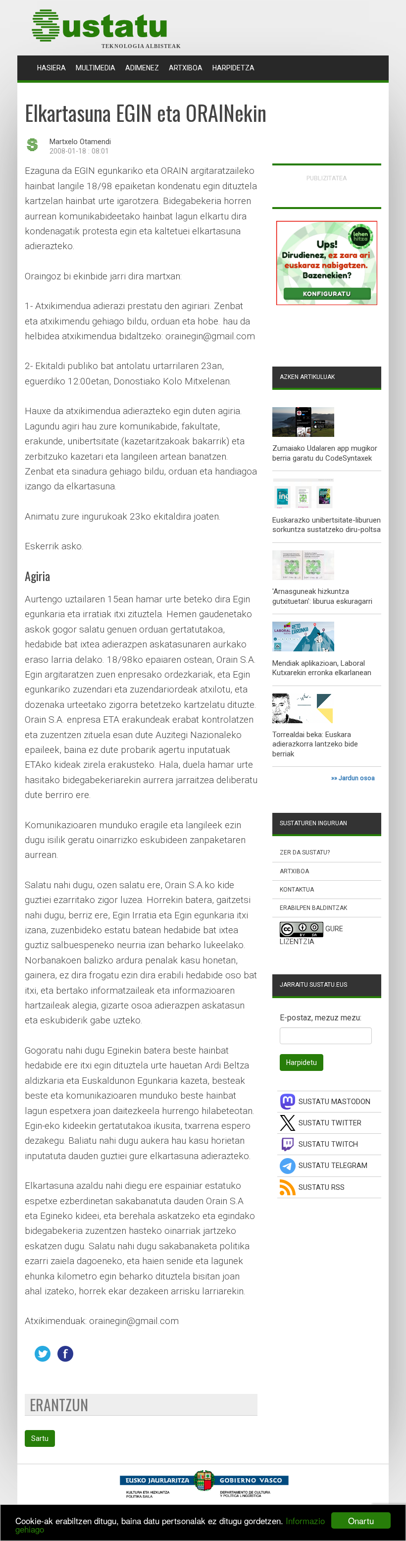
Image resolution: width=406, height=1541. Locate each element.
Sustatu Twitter (330, 1123)
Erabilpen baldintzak (313, 907)
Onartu (361, 1520)
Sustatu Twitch (328, 1144)
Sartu (40, 1438)
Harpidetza (233, 68)
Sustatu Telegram (333, 1166)
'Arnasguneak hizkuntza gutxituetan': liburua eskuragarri (322, 596)
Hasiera (54, 67)
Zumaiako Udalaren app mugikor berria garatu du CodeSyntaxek (324, 453)
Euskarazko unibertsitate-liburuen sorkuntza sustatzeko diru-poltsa (326, 525)
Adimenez (142, 68)
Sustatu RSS (322, 1187)
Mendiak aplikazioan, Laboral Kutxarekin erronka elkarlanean (321, 668)
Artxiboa (186, 68)
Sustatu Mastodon (334, 1102)
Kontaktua (297, 889)
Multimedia (95, 68)
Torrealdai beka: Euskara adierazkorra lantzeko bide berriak (315, 744)
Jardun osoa (357, 778)
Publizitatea (326, 178)
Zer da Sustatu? (305, 852)
